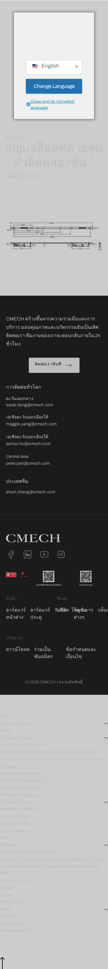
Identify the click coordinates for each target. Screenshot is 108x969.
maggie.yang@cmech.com (31, 424)
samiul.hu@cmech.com (28, 443)
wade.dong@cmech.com (29, 405)
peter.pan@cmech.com (28, 463)
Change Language (54, 86)
